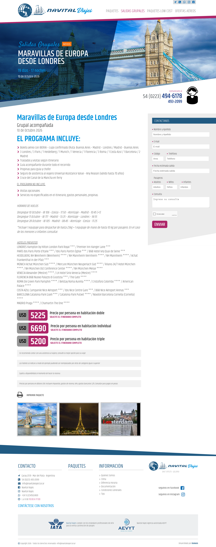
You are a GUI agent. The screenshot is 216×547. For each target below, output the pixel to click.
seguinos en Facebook (169, 488)
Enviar (159, 224)
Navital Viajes (27, 488)
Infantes (187, 182)
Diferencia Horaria (109, 483)
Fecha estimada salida (164, 165)
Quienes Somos (108, 476)
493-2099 (175, 101)
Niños (171, 182)
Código (157, 153)
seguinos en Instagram (169, 495)
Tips (103, 494)
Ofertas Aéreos (185, 11)
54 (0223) (162, 96)
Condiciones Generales (111, 490)
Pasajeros (158, 178)
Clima (103, 479)
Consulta (158, 194)
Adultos (157, 182)
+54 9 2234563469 (29, 495)
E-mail (156, 141)
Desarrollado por (188, 543)
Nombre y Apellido (162, 129)
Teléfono (173, 153)
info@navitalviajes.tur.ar (33, 484)
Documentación (108, 487)
